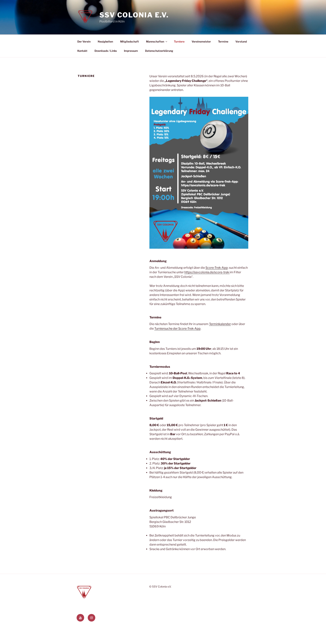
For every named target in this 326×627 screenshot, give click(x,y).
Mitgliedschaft (129, 41)
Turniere (179, 41)
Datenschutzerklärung (159, 50)
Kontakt (82, 50)
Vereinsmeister (201, 41)
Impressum (131, 50)
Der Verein (84, 41)
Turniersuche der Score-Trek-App (177, 328)
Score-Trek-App (216, 267)
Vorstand (241, 41)
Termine (223, 41)
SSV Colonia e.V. (134, 15)
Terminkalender (220, 324)
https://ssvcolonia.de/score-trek (207, 272)
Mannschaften (155, 41)
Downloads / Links (106, 50)
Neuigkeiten (105, 41)
